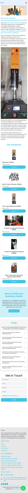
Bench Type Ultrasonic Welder (9, 458)
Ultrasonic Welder (6, 456)
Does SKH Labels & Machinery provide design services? (12, 367)
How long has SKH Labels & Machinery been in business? (12, 338)
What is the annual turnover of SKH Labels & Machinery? (13, 362)
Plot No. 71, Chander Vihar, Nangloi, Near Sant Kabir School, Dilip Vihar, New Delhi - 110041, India (15, 479)
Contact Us (4, 450)
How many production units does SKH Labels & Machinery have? (12, 347)
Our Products (4, 448)
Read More (14, 167)
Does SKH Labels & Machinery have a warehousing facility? (12, 342)
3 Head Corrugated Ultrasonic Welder (11, 463)
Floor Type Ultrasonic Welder (9, 461)
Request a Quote (14, 311)
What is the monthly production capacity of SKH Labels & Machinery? (13, 352)
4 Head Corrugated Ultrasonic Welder (11, 465)
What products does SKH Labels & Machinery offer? (11, 333)
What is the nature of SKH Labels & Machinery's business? (11, 357)
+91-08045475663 (8, 475)
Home (2, 444)
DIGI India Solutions (17, 489)
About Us (3, 446)
